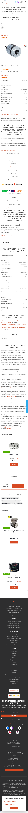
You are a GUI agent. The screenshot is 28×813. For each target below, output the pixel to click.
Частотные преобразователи (14, 608)
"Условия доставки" (20, 376)
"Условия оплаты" (5, 388)
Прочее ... (14, 615)
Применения (14, 631)
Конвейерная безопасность (14, 645)
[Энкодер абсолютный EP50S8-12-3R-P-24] (14, 50)
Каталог (14, 601)
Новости (14, 655)
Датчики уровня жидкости (14, 636)
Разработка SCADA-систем (14, 621)
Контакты (14, 670)
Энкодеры (19, 503)
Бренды (14, 662)
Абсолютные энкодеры (8, 503)
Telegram (15, 728)
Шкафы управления (14, 623)
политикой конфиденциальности (9, 803)
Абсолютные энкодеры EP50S (10, 498)
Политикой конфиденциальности (9, 723)
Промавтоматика (14, 612)
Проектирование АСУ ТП (14, 625)
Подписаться (14, 715)
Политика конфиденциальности (14, 675)
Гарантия (14, 653)
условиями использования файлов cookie (11, 801)
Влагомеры (14, 642)
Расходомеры (14, 640)
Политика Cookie (14, 679)
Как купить (14, 651)
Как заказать (4, 35)
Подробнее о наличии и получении (14, 208)
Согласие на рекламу (14, 677)
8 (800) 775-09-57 (15, 759)
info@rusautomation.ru (8, 150)
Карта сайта (14, 664)
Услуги (14, 618)
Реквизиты (14, 672)
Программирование (14, 627)
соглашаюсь (8, 718)
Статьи (14, 657)
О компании (14, 668)
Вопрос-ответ (14, 660)
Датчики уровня (14, 604)
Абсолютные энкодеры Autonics (11, 501)
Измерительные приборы (14, 610)
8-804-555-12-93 (11, 396)
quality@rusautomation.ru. (8, 427)
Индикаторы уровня (14, 606)
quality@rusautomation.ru (16, 767)
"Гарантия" (8, 428)
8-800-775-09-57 (16, 742)
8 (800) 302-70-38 (15, 765)
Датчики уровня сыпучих (14, 638)
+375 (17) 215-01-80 (15, 752)
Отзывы (14, 683)
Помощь (14, 648)
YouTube (13, 732)
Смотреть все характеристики (9, 114)
